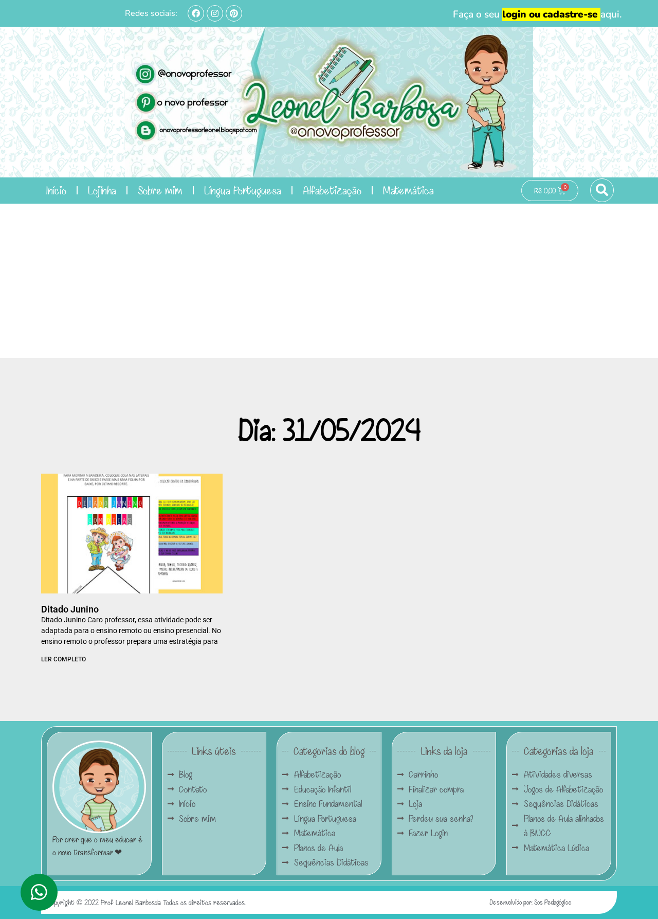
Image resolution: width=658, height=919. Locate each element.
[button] (602, 190)
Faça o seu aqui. (537, 14)
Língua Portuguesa (242, 190)
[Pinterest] (234, 13)
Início (56, 190)
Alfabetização (332, 190)
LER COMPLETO (63, 659)
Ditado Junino (70, 609)
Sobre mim (160, 190)
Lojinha (102, 190)
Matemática (408, 190)
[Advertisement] (329, 281)
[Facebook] (196, 13)
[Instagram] (215, 13)
